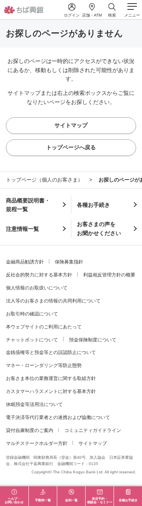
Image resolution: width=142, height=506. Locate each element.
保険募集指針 (69, 262)
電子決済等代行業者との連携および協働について (58, 417)
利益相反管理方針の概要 (109, 275)
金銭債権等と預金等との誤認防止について (51, 352)
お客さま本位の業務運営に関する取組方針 (51, 378)
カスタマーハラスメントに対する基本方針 (51, 391)
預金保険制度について (92, 340)
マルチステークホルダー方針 (36, 443)
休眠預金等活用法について (34, 404)
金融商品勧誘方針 (25, 262)
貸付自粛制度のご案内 (29, 430)
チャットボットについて (32, 340)
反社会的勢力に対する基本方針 (39, 275)
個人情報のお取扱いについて (36, 288)
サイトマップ (92, 443)
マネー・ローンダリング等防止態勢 (44, 365)
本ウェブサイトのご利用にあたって (44, 327)
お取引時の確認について (32, 314)
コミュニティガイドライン (92, 430)
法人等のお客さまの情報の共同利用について (53, 301)
